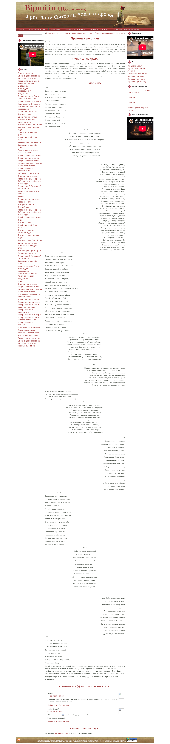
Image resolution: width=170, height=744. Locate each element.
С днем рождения (26, 73)
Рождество (23, 94)
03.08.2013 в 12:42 (56, 696)
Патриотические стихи (28, 161)
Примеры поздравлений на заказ (109, 33)
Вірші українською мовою (30, 155)
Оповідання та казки (27, 176)
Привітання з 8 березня (29, 104)
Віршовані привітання (28, 158)
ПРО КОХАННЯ (25, 153)
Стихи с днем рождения (29, 338)
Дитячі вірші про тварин (29, 142)
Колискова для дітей (137, 74)
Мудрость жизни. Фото (28, 191)
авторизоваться (61, 733)
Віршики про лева (136, 79)
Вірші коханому (134, 66)
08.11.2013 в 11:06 (56, 712)
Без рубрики (23, 207)
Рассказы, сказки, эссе (28, 173)
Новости (22, 194)
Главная (131, 98)
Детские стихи (24, 114)
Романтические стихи (28, 150)
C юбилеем (23, 86)
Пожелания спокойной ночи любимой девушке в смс (69, 33)
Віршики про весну (136, 76)
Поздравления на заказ (29, 199)
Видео (21, 196)
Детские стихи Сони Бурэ (30, 125)
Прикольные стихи (26, 330)
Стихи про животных (27, 117)
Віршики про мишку (136, 82)
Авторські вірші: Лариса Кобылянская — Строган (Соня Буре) (29, 181)
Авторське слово (26, 202)
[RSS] (18, 739)
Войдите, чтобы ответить (58, 705)
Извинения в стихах (27, 112)
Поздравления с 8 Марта (30, 101)
